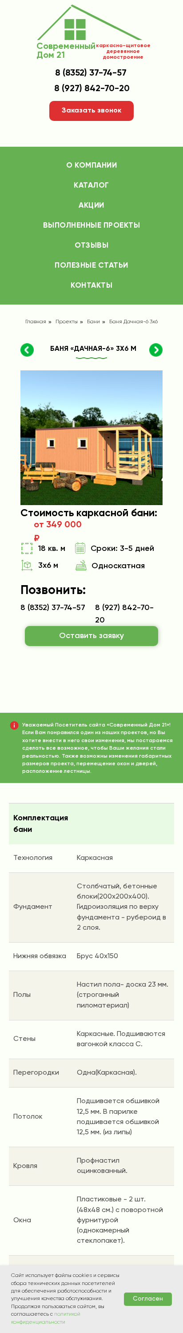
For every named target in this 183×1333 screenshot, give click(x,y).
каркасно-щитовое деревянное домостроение (123, 51)
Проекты (67, 322)
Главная (35, 322)
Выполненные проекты (91, 225)
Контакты (91, 285)
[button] (91, 111)
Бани (93, 322)
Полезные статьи (91, 265)
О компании (91, 165)
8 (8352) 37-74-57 (91, 73)
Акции (91, 205)
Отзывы (91, 245)
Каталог (91, 185)
